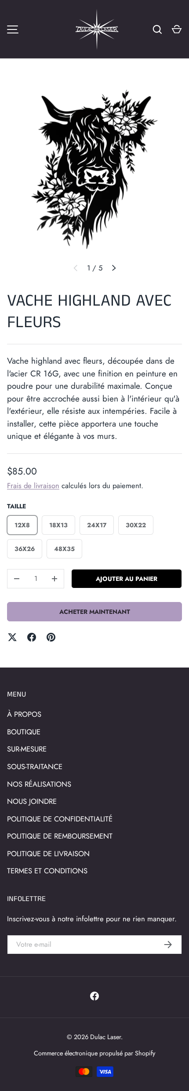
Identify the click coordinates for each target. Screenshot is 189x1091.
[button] (176, 29)
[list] (94, 167)
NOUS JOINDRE (32, 801)
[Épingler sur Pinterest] (51, 637)
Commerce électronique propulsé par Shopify (94, 1053)
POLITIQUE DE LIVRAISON (48, 853)
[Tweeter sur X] (12, 637)
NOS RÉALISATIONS (39, 784)
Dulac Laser (105, 1036)
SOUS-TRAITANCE (34, 766)
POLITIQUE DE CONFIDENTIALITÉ (60, 819)
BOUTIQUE (23, 731)
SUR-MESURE (27, 749)
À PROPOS (24, 714)
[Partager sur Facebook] (31, 637)
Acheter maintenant (94, 611)
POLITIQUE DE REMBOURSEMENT (60, 836)
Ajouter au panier (126, 578)
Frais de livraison (33, 485)
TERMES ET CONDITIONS (47, 870)
